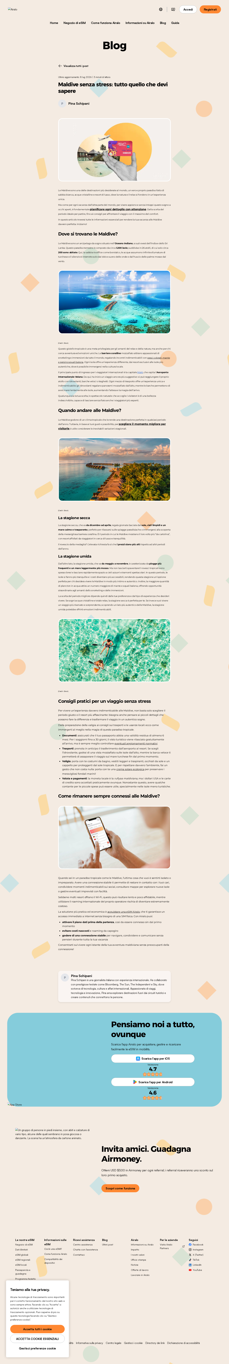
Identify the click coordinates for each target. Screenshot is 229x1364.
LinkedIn (197, 1264)
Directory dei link (154, 1343)
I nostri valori (138, 1254)
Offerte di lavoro (140, 1270)
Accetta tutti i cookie (37, 1329)
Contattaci (79, 1254)
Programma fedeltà (25, 1278)
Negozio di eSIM (75, 23)
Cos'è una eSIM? (53, 1248)
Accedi (188, 9)
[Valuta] (173, 9)
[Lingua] (161, 9)
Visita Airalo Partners (166, 1246)
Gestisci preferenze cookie (37, 1348)
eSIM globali (21, 1254)
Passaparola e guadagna (22, 1272)
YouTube (197, 1270)
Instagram (198, 1249)
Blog (163, 23)
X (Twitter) (198, 1254)
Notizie (134, 1264)
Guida (175, 23)
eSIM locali (20, 1264)
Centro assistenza (83, 1244)
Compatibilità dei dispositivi (53, 1261)
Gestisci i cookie (133, 1343)
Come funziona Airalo (105, 23)
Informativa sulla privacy (89, 1343)
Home (54, 23)
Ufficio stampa (138, 1259)
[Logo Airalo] (18, 9)
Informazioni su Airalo (140, 23)
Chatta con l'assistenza (85, 1249)
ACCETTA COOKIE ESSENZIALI (37, 1339)
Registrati (210, 9)
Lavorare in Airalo (140, 1275)
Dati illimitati (21, 1249)
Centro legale (113, 1343)
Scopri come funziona (120, 1188)
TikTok (196, 1259)
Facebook (198, 1244)
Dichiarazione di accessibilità (183, 1343)
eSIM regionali (22, 1259)
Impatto (135, 1249)
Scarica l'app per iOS (155, 1058)
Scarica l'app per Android (155, 1082)
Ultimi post (107, 1244)
